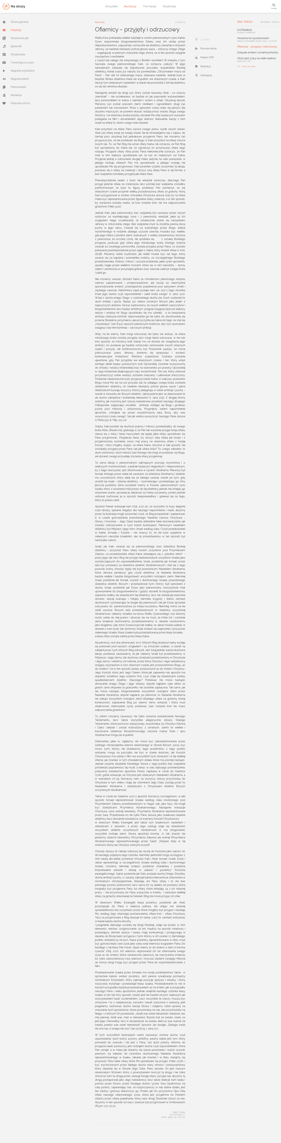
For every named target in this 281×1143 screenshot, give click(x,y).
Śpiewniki (16, 46)
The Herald (149, 6)
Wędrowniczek (20, 38)
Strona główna (19, 21)
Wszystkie (111, 6)
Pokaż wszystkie (246, 66)
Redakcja (16, 95)
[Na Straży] (13, 6)
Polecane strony (20, 103)
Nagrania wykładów (22, 70)
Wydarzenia (18, 54)
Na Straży (130, 6)
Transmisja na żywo (22, 62)
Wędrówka (169, 6)
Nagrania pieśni (20, 78)
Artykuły (16, 30)
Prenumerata (18, 86)
